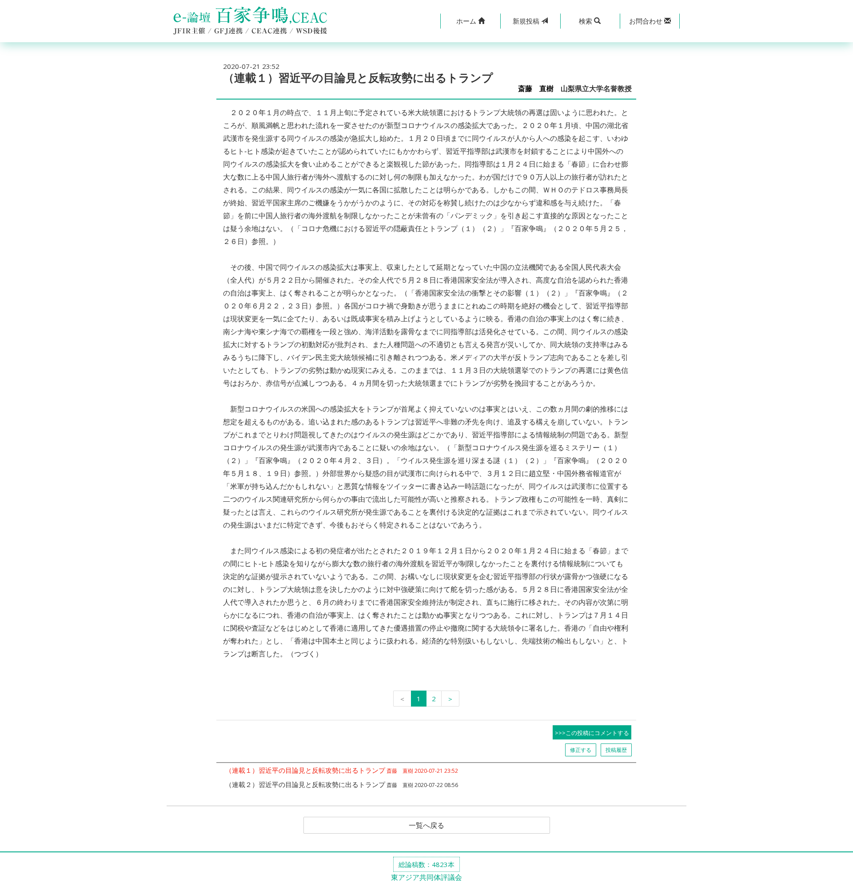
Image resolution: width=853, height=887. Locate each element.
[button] (470, 21)
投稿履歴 (616, 750)
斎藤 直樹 (536, 88)
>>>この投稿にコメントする (592, 733)
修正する (580, 750)
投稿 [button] (527, 20)
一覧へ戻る (426, 825)
